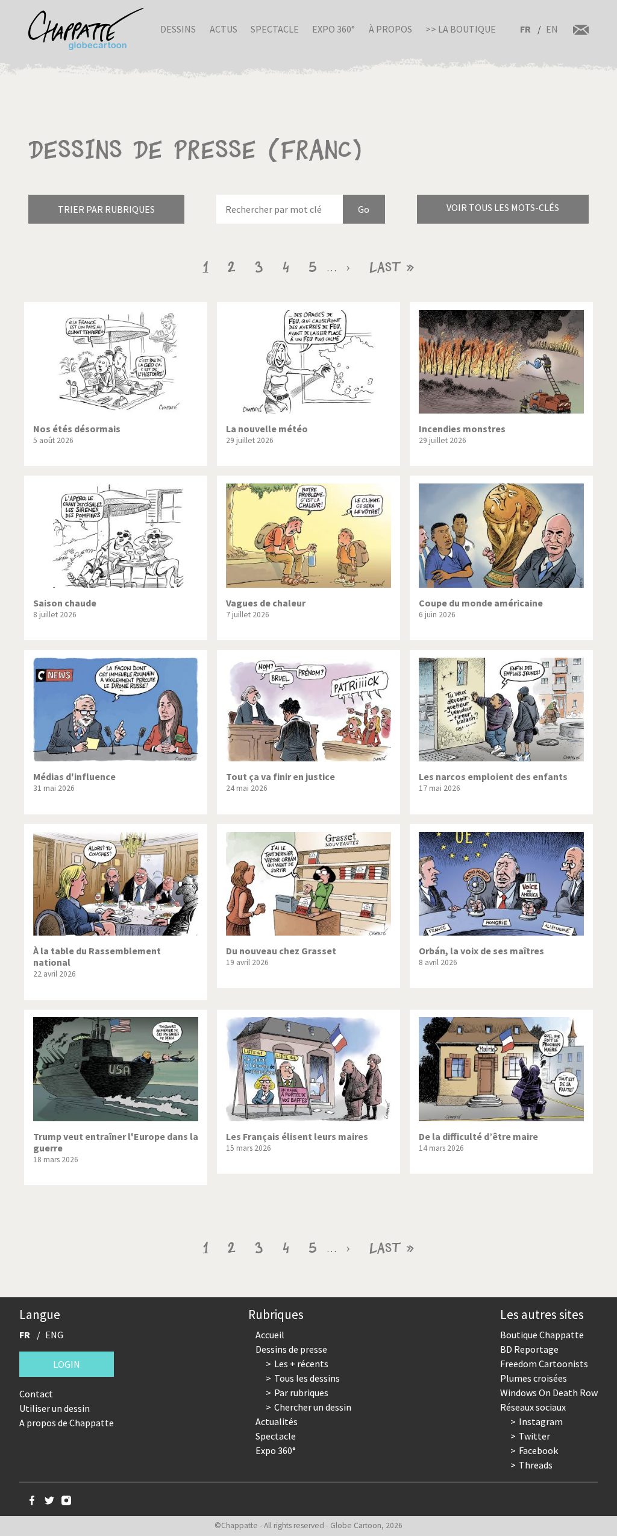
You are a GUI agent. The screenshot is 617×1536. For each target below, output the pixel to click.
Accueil (269, 1335)
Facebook (538, 1450)
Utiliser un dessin (54, 1408)
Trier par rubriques (106, 209)
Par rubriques (301, 1392)
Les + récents (301, 1364)
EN (552, 29)
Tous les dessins (307, 1378)
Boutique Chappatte (542, 1335)
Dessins (178, 29)
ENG (54, 1335)
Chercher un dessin (312, 1407)
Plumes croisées (533, 1378)
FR (525, 29)
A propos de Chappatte (66, 1423)
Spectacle (275, 29)
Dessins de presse (291, 1349)
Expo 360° (333, 29)
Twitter (534, 1436)
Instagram (541, 1421)
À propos (390, 29)
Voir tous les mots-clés (502, 207)
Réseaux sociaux (533, 1407)
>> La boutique (460, 29)
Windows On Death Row (549, 1392)
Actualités (276, 1421)
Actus (223, 29)
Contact (36, 1394)
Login (66, 1364)
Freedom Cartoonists (544, 1364)
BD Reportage (529, 1349)
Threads (536, 1465)
